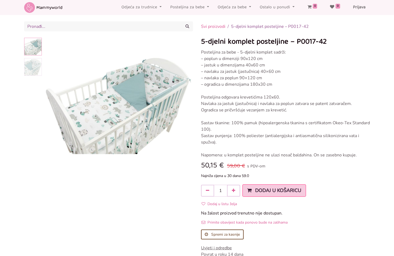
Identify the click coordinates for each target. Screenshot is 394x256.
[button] (55, 105)
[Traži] (187, 26)
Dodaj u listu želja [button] (222, 203)
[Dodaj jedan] (233, 191)
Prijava (359, 7)
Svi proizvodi (213, 26)
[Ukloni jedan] (207, 191)
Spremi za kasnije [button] (225, 234)
